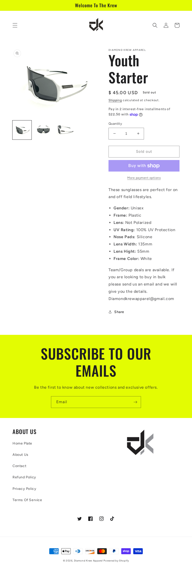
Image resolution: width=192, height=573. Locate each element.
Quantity (115, 123)
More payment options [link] (144, 178)
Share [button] (119, 312)
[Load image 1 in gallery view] (22, 129)
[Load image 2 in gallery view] (43, 129)
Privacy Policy (24, 489)
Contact (19, 466)
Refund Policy (24, 477)
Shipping (115, 100)
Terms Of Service (27, 500)
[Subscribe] (135, 402)
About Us (20, 455)
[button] (15, 25)
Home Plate (22, 443)
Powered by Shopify (116, 560)
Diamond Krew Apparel (88, 560)
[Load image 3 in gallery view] (65, 129)
